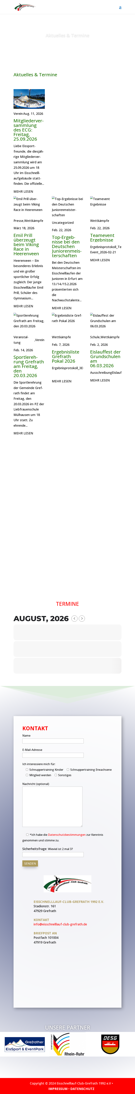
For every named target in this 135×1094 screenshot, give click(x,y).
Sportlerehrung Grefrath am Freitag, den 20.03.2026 (29, 366)
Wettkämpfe (33, 221)
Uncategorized (63, 222)
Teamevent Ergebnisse (102, 237)
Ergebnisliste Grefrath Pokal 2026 (65, 356)
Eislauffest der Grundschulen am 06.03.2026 (105, 359)
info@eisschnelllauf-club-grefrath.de (60, 924)
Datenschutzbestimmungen (67, 835)
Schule (95, 337)
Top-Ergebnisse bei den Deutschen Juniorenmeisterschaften (67, 246)
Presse (18, 221)
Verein (18, 113)
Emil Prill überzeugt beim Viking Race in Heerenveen (26, 244)
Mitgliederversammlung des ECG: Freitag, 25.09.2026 (29, 129)
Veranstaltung (21, 340)
